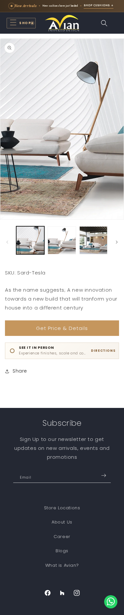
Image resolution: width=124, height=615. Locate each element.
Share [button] (20, 371)
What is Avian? (62, 565)
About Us (62, 522)
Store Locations (62, 508)
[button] (21, 23)
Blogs (62, 551)
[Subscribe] (103, 475)
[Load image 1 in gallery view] (30, 240)
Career (62, 536)
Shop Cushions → (98, 5)
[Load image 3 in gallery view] (93, 240)
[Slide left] (7, 242)
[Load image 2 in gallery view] (62, 240)
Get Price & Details (62, 328)
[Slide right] (116, 242)
